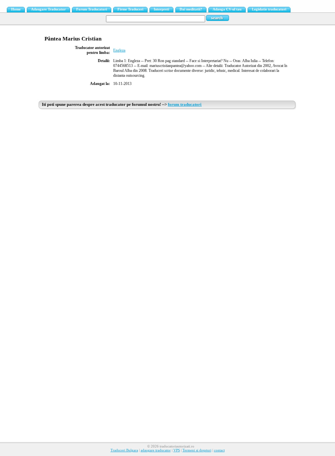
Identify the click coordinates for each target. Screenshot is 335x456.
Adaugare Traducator (48, 9)
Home (16, 9)
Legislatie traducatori (269, 9)
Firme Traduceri (130, 9)
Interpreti (161, 9)
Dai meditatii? (191, 9)
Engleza (119, 50)
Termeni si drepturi (197, 450)
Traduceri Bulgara (124, 450)
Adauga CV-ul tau (227, 9)
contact (219, 450)
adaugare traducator (156, 450)
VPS (176, 450)
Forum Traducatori (91, 9)
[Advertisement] (167, 160)
